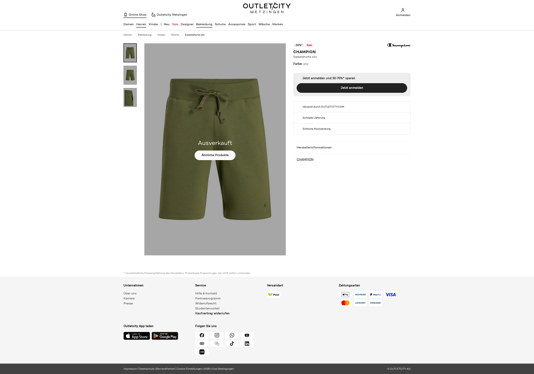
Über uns (129, 293)
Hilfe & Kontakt (206, 293)
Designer (187, 24)
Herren (127, 34)
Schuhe (220, 24)
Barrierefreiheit (165, 368)
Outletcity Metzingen (267, 8)
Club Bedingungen (223, 368)
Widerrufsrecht (206, 303)
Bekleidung (204, 24)
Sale (175, 24)
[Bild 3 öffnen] (130, 97)
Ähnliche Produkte (215, 155)
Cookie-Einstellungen (189, 368)
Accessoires (236, 24)
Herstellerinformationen (314, 147)
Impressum (130, 368)
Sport (252, 24)
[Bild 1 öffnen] (130, 52)
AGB (207, 368)
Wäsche (264, 24)
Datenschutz (146, 368)
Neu (167, 24)
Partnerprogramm (208, 298)
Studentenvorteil (207, 308)
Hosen (161, 34)
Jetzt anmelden (352, 88)
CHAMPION (304, 52)
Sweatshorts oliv (195, 34)
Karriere (129, 298)
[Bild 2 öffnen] (130, 75)
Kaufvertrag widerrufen (212, 313)
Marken (277, 24)
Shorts (175, 34)
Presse (128, 303)
